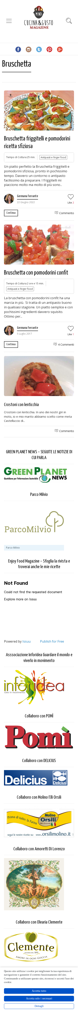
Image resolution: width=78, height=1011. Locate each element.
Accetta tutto (39, 990)
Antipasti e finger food (53, 157)
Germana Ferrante (27, 196)
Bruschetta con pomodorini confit (36, 273)
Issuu (26, 641)
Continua (11, 212)
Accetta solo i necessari (39, 998)
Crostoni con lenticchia (21, 404)
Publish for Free (52, 641)
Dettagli (39, 1006)
